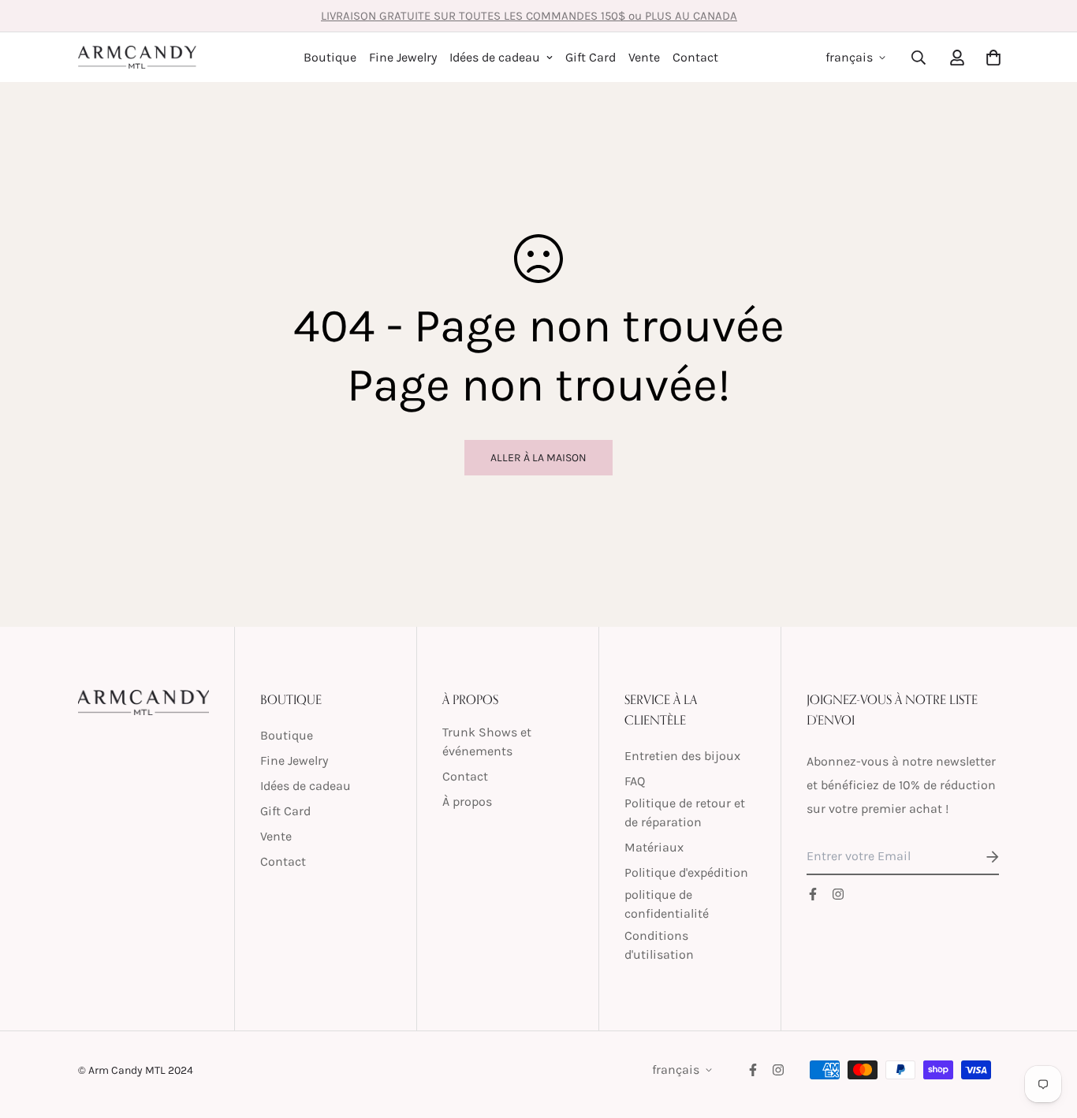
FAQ (634, 780)
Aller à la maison (538, 457)
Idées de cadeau (494, 57)
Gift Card (590, 57)
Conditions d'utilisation (659, 945)
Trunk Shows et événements (486, 741)
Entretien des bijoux (682, 755)
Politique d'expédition (686, 872)
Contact (695, 57)
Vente (644, 57)
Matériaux (654, 847)
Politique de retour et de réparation (684, 812)
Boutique (330, 57)
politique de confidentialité (666, 904)
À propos (467, 801)
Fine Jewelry (403, 57)
